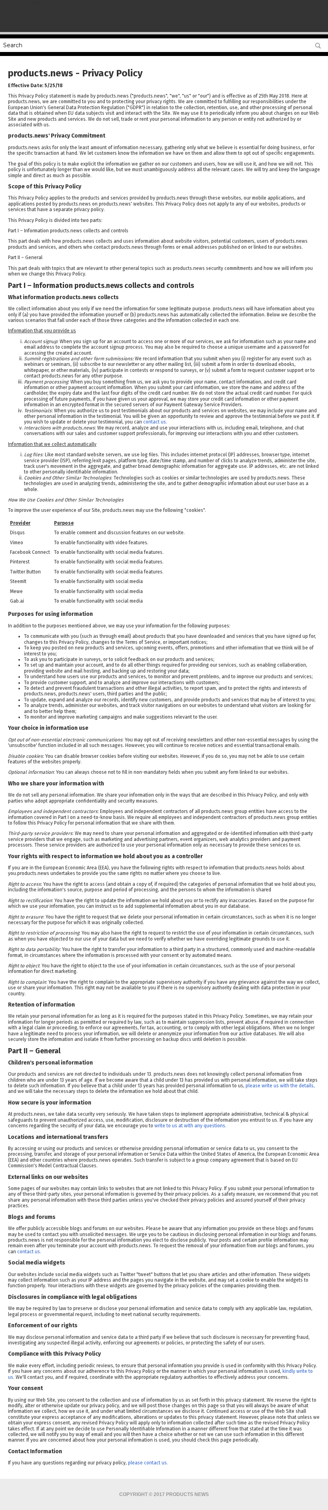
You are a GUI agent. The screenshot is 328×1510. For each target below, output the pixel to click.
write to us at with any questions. (190, 1126)
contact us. (155, 422)
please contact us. (148, 1463)
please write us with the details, (280, 1086)
